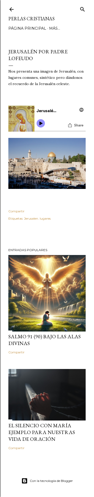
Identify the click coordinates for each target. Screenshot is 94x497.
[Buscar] (82, 8)
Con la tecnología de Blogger (51, 481)
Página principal (27, 28)
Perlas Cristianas (31, 19)
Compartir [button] (16, 211)
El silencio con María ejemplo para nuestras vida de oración (41, 432)
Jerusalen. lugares (37, 218)
